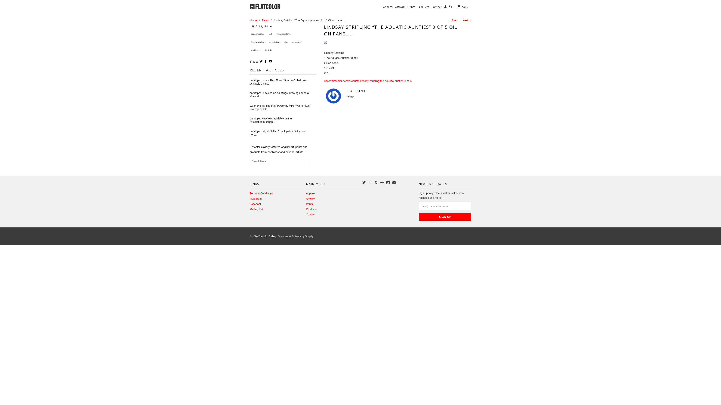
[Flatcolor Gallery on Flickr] (382, 182)
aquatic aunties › (258, 33)
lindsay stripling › (258, 41)
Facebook (256, 204)
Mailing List (256, 209)
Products (423, 7)
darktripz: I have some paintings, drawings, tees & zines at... (279, 94)
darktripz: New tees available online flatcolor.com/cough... (271, 120)
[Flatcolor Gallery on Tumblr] (376, 182)
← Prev (452, 20)
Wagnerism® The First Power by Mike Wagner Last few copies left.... (280, 107)
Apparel (388, 7)
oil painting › (274, 41)
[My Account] (445, 7)
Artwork (400, 7)
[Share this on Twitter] (260, 61)
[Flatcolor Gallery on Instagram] (388, 182)
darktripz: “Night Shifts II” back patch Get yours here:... (277, 132)
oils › (286, 41)
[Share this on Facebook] (265, 61)
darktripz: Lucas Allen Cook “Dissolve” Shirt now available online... (278, 81)
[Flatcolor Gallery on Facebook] (370, 182)
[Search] (451, 7)
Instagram (256, 198)
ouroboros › (297, 41)
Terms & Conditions (261, 193)
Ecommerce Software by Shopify (295, 236)
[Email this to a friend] (270, 61)
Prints (411, 7)
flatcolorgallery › (284, 33)
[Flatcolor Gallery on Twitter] (364, 182)
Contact (436, 7)
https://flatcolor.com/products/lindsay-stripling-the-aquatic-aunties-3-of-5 (368, 81)
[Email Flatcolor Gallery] (394, 182)
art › (271, 33)
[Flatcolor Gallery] (276, 6)
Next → (466, 20)
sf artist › (268, 50)
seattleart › (256, 50)
